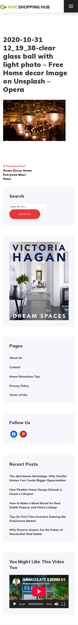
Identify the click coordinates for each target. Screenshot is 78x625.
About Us (15, 358)
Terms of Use (18, 395)
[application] (39, 591)
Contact (14, 367)
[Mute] (56, 604)
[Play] (15, 604)
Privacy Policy (19, 386)
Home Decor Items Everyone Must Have (17, 172)
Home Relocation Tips (24, 376)
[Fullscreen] (63, 604)
